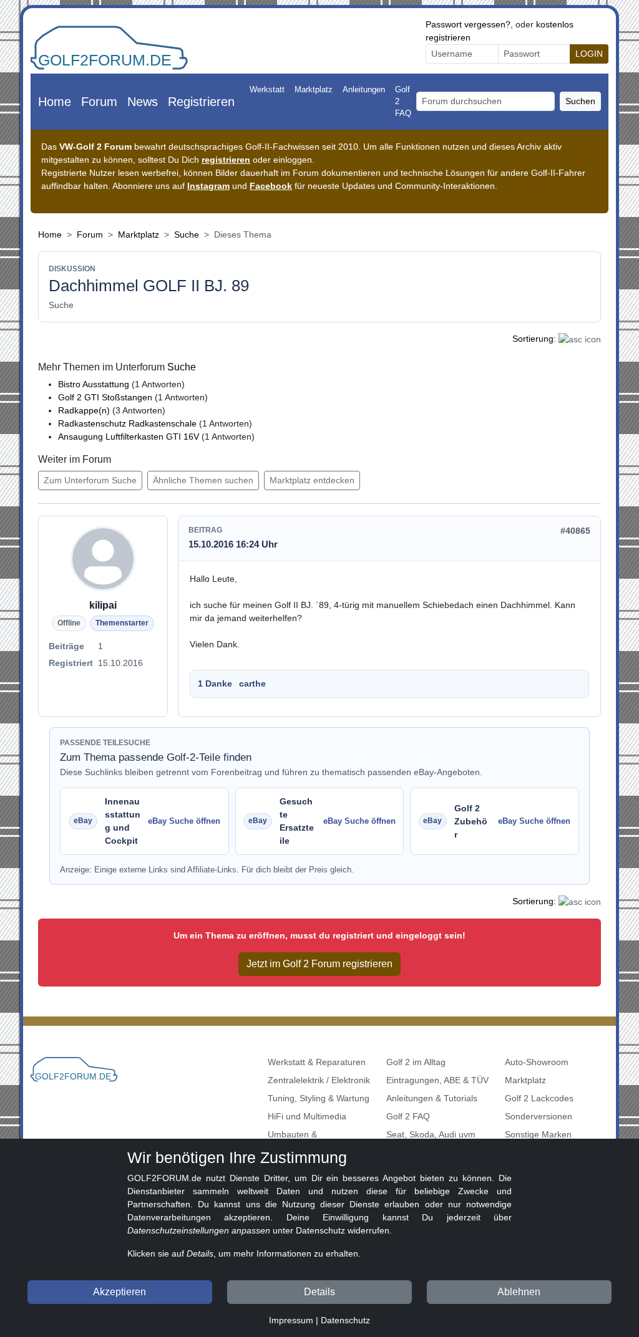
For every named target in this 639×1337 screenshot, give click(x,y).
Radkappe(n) (84, 410)
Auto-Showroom (536, 1062)
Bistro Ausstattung (95, 384)
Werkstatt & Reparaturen (317, 1062)
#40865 (575, 531)
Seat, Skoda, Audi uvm (431, 1134)
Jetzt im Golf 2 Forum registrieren (319, 963)
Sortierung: (534, 339)
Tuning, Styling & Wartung (318, 1098)
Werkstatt (267, 89)
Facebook (271, 186)
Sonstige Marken (538, 1134)
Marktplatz (314, 89)
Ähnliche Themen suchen (203, 480)
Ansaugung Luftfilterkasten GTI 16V (128, 437)
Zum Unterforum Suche (90, 480)
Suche (186, 234)
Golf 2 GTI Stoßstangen (106, 397)
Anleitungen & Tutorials (431, 1098)
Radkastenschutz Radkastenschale (127, 423)
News (142, 102)
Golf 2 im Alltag (416, 1062)
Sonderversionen (538, 1116)
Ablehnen (518, 1291)
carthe (252, 683)
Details (319, 1291)
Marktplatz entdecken (312, 480)
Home (54, 102)
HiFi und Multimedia (307, 1116)
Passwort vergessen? (468, 24)
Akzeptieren (119, 1291)
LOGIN (589, 54)
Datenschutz (345, 1320)
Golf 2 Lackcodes (539, 1098)
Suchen (580, 101)
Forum (99, 102)
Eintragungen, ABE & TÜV (437, 1080)
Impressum (291, 1320)
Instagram (208, 186)
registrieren (226, 160)
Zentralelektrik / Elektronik (319, 1080)
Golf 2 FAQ (403, 101)
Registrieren (201, 102)
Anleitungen (364, 89)
